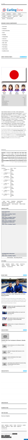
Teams (19, 14)
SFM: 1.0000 (4, 42)
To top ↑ (26, 439)
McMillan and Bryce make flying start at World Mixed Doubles (13, 294)
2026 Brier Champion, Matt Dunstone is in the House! (15, 351)
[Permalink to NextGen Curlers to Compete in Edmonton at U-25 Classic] (4, 324)
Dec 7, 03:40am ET (12, 174)
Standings (4, 34)
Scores (4, 16)
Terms (2, 435)
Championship (5, 36)
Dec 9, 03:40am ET (12, 188)
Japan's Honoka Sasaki (17, 113)
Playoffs (14, 214)
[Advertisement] (14, 63)
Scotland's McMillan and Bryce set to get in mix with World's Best (16, 313)
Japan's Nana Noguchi (7, 114)
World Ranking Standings (21, 134)
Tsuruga (6, 180)
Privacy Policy (7, 435)
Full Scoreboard (10, 257)
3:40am (19, 114)
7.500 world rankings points (18, 130)
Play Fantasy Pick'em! (18, 257)
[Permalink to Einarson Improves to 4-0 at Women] (4, 346)
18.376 (7, 137)
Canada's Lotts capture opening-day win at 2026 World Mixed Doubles (16, 307)
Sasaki (6, 169)
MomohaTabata (4, 93)
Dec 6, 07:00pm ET (12, 170)
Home (3, 14)
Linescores (4, 38)
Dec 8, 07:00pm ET (12, 185)
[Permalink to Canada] (4, 307)
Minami (6, 190)
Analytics (15, 16)
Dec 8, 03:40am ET (12, 181)
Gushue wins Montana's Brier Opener (14, 357)
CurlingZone (15, 433)
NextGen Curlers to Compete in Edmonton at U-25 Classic (16, 324)
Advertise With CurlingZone (6, 437)
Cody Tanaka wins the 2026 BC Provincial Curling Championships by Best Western (16, 363)
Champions (4, 28)
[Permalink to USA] (4, 318)
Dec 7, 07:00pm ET (12, 177)
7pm (2, 114)
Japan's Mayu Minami (18, 126)
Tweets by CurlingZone (5, 416)
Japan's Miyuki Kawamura (6, 123)
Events (14, 14)
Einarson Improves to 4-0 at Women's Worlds (15, 345)
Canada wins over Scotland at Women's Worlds (13, 340)
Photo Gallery (4, 46)
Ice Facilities (10, 18)
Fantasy (9, 16)
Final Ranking (4, 44)
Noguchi (6, 173)
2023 (2, 154)
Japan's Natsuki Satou (7, 120)
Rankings (9, 14)
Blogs (3, 18)
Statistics (22, 264)
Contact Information (6, 30)
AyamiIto (23, 93)
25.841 (8, 134)
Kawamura (7, 176)
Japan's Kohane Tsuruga (12, 119)
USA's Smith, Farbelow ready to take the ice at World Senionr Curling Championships (16, 318)
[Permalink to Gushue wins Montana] (4, 358)
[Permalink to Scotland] (4, 312)
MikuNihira (11, 93)
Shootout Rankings (6, 203)
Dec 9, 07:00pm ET (12, 192)
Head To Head (4, 48)
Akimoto (6, 187)
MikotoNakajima (17, 93)
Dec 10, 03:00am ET (12, 195)
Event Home (4, 26)
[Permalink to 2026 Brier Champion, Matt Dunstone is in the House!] (4, 352)
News (21, 16)
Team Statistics (5, 40)
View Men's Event (5, 50)
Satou (6, 183)
